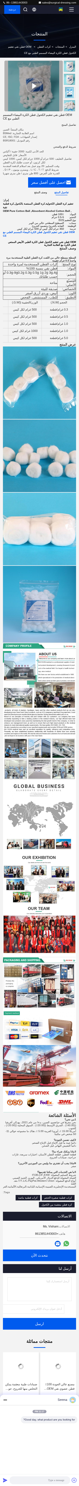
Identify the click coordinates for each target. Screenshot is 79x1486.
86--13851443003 (16, 2)
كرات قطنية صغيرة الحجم (58, 1197)
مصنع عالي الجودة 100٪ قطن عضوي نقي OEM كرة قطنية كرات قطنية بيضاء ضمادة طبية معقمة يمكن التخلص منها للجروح (59, 1387)
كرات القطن (44, 46)
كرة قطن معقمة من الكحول (57, 1204)
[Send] (5, 1480)
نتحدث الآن (39, 1255)
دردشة (12, 9)
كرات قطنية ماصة (28, 1197)
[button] (70, 109)
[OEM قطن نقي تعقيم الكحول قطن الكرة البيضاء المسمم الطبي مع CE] (33, 86)
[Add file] (74, 1480)
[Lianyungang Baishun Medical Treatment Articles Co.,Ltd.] (60, 9)
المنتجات (59, 46)
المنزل (72, 46)
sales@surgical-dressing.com (59, 2)
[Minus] (5, 1400)
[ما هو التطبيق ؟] (66, 1243)
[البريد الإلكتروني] (57, 1243)
